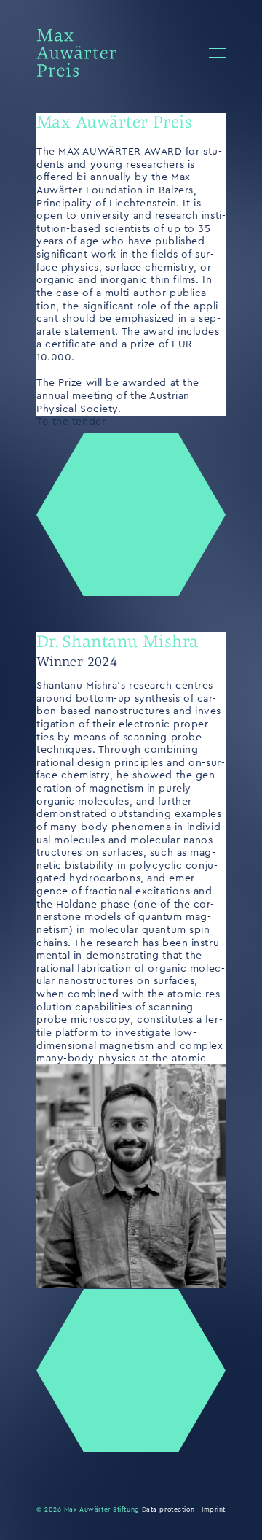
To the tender (71, 422)
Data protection (168, 1509)
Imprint (214, 1509)
